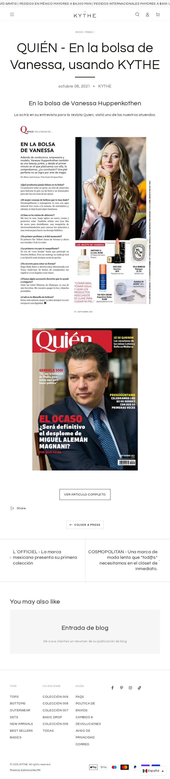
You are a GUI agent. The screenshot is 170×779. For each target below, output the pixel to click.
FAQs (80, 696)
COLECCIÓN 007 (55, 710)
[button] (137, 14)
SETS (14, 717)
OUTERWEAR (20, 710)
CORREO (82, 744)
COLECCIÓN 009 (55, 696)
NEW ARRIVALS (21, 723)
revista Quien (82, 115)
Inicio (79, 32)
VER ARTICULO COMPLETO (85, 494)
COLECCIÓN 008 (55, 703)
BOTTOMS (18, 703)
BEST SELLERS (21, 730)
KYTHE (23, 764)
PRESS (89, 32)
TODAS (48, 730)
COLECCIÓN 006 (55, 723)
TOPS (14, 696)
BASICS (15, 737)
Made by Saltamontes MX (25, 770)
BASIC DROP (52, 717)
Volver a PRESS (87, 525)
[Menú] (12, 14)
